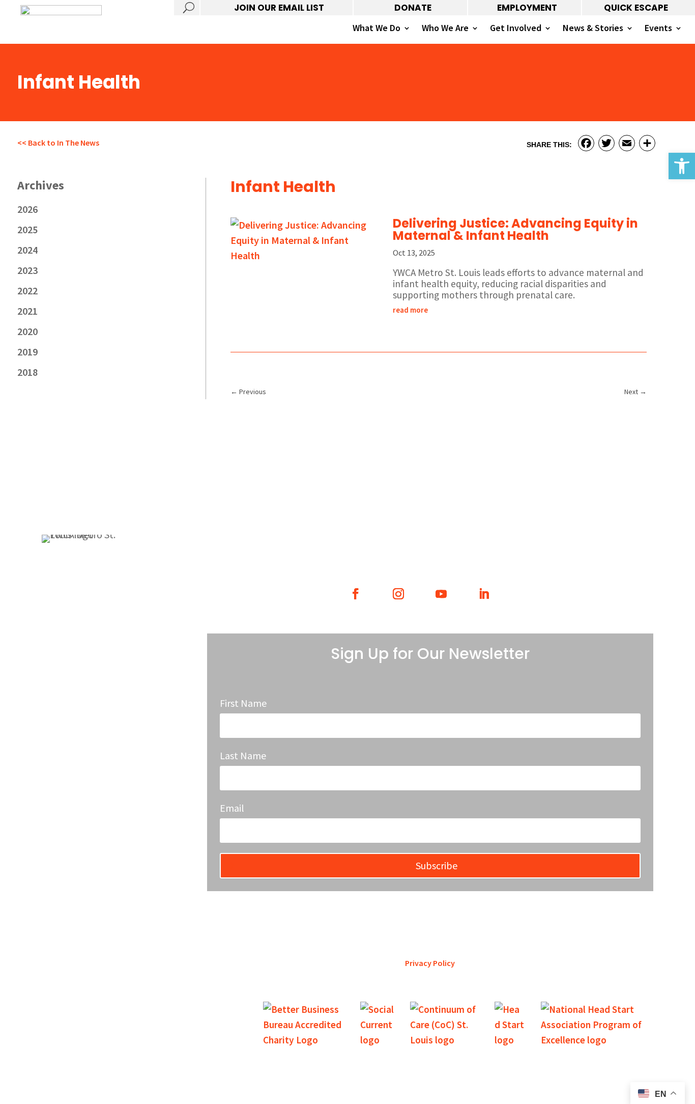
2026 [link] (27, 209)
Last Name (243, 755)
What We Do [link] (376, 29)
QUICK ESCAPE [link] (636, 8)
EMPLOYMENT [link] (527, 8)
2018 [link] (27, 372)
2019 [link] (27, 351)
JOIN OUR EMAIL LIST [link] (279, 8)
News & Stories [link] (593, 29)
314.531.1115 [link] (61, 600)
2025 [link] (27, 229)
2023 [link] (27, 270)
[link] (682, 166)
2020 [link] (27, 331)
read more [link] (410, 310)
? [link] (186, 8)
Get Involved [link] (515, 29)
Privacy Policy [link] (430, 963)
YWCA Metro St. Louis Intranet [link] (90, 684)
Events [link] (658, 29)
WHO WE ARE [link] (374, 541)
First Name (243, 703)
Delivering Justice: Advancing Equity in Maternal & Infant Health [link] (515, 229)
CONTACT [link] (597, 541)
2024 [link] (27, 249)
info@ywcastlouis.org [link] (77, 665)
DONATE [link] (412, 8)
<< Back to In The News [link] (58, 142)
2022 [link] (27, 290)
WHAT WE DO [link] (262, 541)
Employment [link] (62, 645)
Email (232, 808)
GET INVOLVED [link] (486, 541)
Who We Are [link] (445, 29)
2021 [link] (27, 311)
